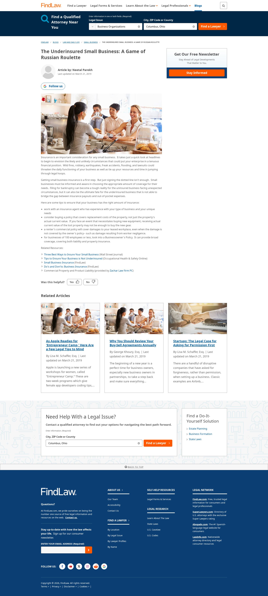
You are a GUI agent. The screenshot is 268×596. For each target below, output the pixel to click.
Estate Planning (198, 428)
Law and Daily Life (71, 42)
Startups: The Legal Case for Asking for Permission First (195, 343)
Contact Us (113, 510)
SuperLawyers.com (203, 511)
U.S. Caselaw (153, 529)
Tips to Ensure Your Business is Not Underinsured (73, 258)
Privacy (55, 586)
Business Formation (200, 434)
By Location (113, 529)
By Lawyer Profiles (117, 541)
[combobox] (115, 26)
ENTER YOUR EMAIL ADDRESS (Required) (62, 543)
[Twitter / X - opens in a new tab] (79, 566)
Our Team (113, 499)
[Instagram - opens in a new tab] (87, 566)
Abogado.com (200, 524)
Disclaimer (69, 586)
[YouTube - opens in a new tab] (71, 566)
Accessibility (114, 504)
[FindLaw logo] (52, 5)
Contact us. (71, 517)
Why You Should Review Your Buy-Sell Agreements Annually (133, 343)
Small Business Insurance (59, 262)
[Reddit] (96, 566)
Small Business (91, 42)
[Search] (223, 5)
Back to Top (135, 466)
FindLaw (45, 42)
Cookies (83, 586)
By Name (112, 546)
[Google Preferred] (104, 566)
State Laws (195, 439)
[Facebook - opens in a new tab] (62, 566)
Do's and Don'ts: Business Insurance (65, 266)
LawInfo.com (200, 536)
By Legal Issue (115, 535)
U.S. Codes (152, 535)
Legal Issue (96, 20)
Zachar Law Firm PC (121, 270)
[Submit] (88, 549)
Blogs (55, 42)
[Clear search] (138, 26)
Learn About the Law (158, 518)
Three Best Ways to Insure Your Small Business (71, 254)
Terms (44, 586)
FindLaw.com (200, 499)
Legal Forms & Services (159, 499)
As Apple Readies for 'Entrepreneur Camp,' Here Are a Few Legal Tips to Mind (70, 345)
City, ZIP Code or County (158, 20)
